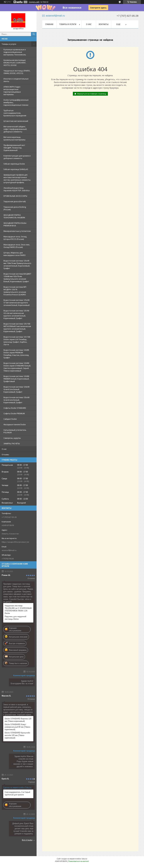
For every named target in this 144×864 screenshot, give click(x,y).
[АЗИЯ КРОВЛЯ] (18, 20)
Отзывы (5, 454)
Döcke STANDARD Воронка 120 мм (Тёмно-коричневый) (18, 720)
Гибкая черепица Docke (14, 164)
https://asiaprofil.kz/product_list (15, 542)
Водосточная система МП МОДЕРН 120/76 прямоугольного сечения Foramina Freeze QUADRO (15, 291)
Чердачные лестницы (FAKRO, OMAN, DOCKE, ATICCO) (17, 71)
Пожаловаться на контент (78, 861)
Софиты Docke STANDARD (15, 408)
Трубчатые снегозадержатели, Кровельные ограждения (15, 113)
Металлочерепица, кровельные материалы (14, 138)
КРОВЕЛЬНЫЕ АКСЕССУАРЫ (15, 196)
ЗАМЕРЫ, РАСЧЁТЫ (12, 443)
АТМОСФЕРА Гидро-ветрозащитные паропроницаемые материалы (12, 90)
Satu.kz (84, 859)
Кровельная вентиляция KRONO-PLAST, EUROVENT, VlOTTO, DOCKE (15, 62)
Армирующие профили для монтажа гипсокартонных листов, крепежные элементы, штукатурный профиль (17, 179)
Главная (49, 24)
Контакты (103, 24)
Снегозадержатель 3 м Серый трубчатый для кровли (17, 793)
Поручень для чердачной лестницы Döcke (15, 617)
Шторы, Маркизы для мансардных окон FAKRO (15, 253)
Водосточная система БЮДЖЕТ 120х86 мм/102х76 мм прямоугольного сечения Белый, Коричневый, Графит (17, 278)
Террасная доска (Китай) (15, 201)
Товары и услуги (9, 44)
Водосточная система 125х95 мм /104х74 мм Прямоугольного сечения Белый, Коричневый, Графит (17, 264)
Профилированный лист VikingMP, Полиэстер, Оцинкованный (14, 147)
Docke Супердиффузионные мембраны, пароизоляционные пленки (16, 102)
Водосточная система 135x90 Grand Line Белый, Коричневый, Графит (16, 400)
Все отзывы (27, 840)
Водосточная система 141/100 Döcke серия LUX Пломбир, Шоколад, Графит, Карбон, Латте (17, 341)
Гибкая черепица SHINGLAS (16, 169)
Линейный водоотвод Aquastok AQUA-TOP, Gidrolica (17, 189)
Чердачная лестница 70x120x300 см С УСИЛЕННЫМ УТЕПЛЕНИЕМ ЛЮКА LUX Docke (18, 609)
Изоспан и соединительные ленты (16, 80)
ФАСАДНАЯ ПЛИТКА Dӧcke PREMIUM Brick (15, 224)
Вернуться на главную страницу (91, 93)
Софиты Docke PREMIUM (14, 413)
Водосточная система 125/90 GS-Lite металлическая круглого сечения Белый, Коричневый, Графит (16, 314)
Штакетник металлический (16, 121)
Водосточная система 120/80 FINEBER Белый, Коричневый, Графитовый (16, 379)
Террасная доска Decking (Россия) (15, 208)
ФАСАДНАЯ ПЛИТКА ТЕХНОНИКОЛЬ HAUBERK (14, 216)
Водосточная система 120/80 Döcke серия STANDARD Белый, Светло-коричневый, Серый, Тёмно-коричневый (17, 367)
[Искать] (34, 34)
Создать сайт (34, 2)
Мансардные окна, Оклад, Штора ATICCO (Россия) (15, 237)
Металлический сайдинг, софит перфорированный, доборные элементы (15, 129)
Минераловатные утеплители (17, 231)
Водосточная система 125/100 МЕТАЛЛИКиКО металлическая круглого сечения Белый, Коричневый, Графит (17, 327)
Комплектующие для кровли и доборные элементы (17, 157)
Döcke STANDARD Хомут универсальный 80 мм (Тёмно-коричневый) (18, 727)
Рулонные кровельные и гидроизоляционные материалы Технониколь (15, 52)
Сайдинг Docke (10, 419)
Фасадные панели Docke (15, 424)
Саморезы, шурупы (12, 438)
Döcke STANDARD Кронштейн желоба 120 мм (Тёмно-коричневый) (17, 735)
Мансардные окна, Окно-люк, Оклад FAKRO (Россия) (17, 245)
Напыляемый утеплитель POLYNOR (15, 431)
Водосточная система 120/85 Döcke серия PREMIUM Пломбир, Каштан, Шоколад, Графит (16, 354)
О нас (4, 449)
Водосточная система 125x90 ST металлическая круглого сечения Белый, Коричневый (17, 302)
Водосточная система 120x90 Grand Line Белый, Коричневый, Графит (16, 389)
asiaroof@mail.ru (9, 550)
